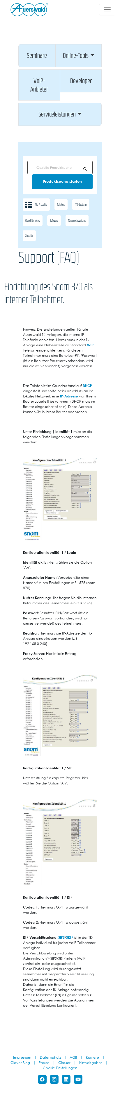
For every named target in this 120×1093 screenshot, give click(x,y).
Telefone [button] (61, 204)
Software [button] (54, 220)
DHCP (87, 385)
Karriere (92, 1057)
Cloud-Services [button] (32, 220)
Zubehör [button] (29, 235)
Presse (44, 1062)
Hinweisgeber (90, 1062)
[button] (37, 55)
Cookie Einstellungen (60, 1067)
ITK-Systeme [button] (81, 204)
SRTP (69, 937)
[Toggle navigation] (107, 9)
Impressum (22, 1057)
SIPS (61, 937)
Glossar (64, 1062)
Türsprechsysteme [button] (77, 220)
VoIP (90, 344)
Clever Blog (20, 1062)
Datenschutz (50, 1057)
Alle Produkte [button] (41, 204)
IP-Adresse (69, 396)
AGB (73, 1057)
